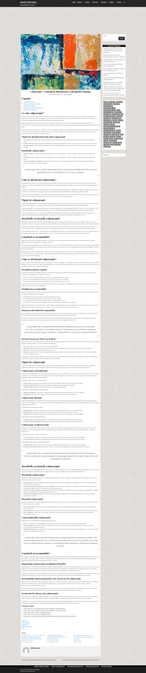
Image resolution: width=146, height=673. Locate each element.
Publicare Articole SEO (92, 666)
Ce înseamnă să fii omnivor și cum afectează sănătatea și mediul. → (81, 660)
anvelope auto (118, 112)
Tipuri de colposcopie (29, 105)
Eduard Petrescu (108, 122)
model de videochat (108, 138)
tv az (23, 628)
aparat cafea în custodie (109, 116)
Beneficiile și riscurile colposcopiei (33, 107)
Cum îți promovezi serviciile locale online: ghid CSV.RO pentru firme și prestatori (112, 50)
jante (121, 134)
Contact (119, 2)
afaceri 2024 (119, 102)
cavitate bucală (107, 120)
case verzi (24, 620)
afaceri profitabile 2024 (109, 110)
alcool (118, 110)
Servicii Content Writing (41, 666)
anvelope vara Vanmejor (117, 114)
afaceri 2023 (112, 102)
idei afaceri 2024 (116, 132)
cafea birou (119, 116)
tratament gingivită (115, 144)
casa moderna (25, 622)
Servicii (79, 2)
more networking (118, 138)
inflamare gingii (115, 134)
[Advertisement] (73, 19)
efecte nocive (116, 122)
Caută (104, 35)
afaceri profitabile (108, 106)
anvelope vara (107, 114)
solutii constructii (26, 626)
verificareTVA (107, 147)
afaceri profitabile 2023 (109, 108)
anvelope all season (108, 112)
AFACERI (87, 2)
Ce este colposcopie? (29, 102)
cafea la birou (107, 118)
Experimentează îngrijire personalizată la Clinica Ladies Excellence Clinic (56, 637)
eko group (106, 124)
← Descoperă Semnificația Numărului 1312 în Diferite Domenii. (38, 660)
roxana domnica (107, 142)
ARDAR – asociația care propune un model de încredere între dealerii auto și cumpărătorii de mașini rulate (113, 88)
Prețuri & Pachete (106, 666)
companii (115, 120)
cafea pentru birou (116, 118)
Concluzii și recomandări (30, 109)
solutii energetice (117, 142)
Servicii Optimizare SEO (58, 666)
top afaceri (106, 144)
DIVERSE (111, 2)
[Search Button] (124, 2)
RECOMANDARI (69, 94)
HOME (73, 2)
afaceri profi (116, 104)
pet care (106, 140)
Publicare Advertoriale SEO (75, 666)
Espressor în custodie (109, 128)
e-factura (120, 120)
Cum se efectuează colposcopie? (32, 103)
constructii (25, 624)
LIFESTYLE (95, 2)
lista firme (112, 136)
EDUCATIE (103, 2)
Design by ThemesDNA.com (27, 671)
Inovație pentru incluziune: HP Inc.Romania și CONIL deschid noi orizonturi (83, 637)
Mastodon (106, 155)
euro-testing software (109, 130)
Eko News (112, 124)
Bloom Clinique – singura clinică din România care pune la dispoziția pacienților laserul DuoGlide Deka (33, 637)
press (52, 94)
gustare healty (107, 132)
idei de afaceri (107, 134)
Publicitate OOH (113, 140)
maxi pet (118, 136)
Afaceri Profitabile (28, 2)
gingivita (118, 130)
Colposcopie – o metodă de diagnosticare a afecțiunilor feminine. (60, 91)
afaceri (105, 102)
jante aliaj (106, 136)
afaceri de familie (108, 104)
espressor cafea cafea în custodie (112, 126)
